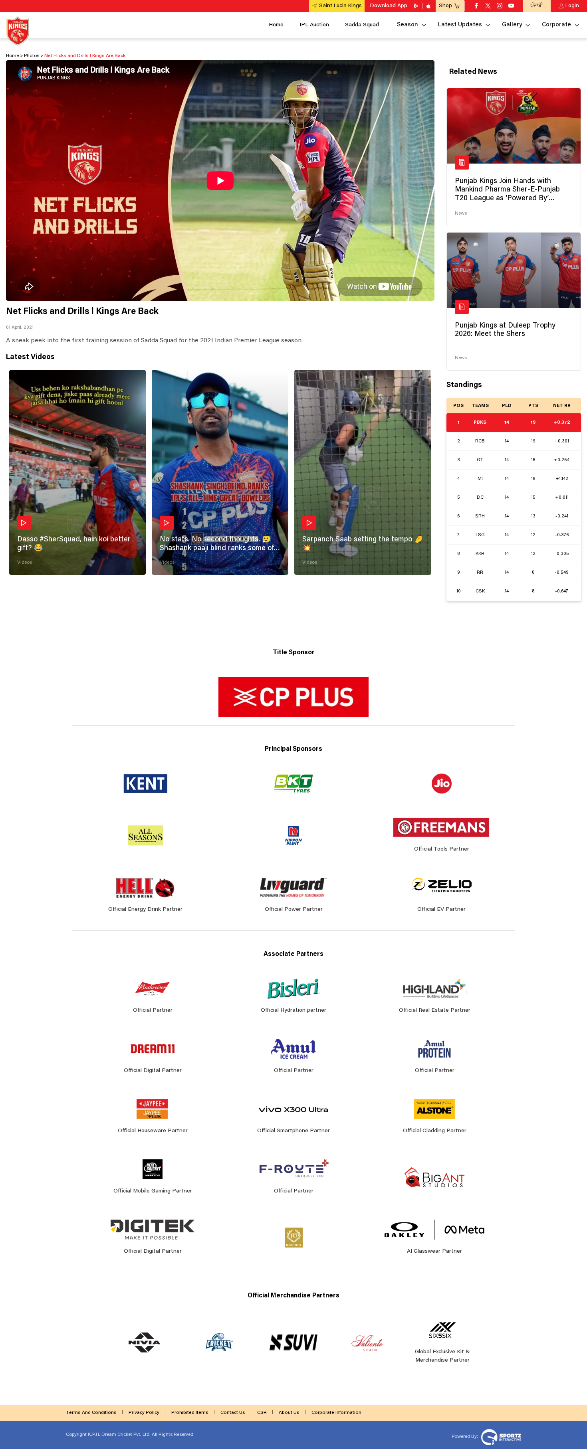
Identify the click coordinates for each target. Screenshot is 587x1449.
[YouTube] (511, 6)
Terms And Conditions (91, 1412)
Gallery (512, 25)
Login (572, 6)
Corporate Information (336, 1412)
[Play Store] (416, 6)
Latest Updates (460, 25)
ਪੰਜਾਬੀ (536, 5)
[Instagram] (499, 6)
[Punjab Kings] (18, 31)
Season (407, 25)
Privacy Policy (144, 1412)
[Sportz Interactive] (500, 1436)
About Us (289, 1412)
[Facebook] (476, 6)
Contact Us (232, 1412)
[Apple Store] (429, 6)
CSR (262, 1412)
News (461, 213)
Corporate (556, 25)
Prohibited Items (189, 1412)
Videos (24, 562)
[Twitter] (488, 6)
